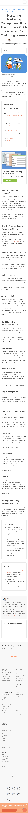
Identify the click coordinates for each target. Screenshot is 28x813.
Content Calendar (6, 680)
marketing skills (15, 241)
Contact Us (18, 692)
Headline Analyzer (6, 756)
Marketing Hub (6, 9)
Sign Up (14, 781)
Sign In (14, 784)
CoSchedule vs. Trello (6, 744)
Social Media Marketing (21, 712)
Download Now (10, 180)
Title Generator (5, 766)
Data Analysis (10, 125)
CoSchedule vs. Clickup (7, 747)
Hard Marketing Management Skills (12, 123)
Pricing (3, 712)
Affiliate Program (19, 694)
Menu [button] (5, 50)
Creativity (9, 140)
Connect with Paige (11, 615)
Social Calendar (5, 674)
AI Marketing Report (20, 678)
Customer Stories (6, 706)
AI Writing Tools (5, 754)
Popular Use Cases (6, 708)
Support (17, 696)
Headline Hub (19, 714)
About (17, 686)
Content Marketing (6, 676)
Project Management (12, 130)
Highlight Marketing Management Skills (13, 144)
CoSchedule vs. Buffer (7, 730)
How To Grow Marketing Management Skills (13, 113)
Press (17, 690)
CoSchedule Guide (20, 671)
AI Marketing (18, 710)
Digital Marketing (11, 128)
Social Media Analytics (7, 672)
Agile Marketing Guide (20, 673)
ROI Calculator (5, 710)
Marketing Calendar (6, 686)
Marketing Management (18, 9)
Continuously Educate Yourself (14, 115)
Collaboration (10, 138)
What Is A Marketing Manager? (11, 108)
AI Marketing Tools (6, 678)
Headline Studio (7, 694)
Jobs (17, 688)
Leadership (9, 136)
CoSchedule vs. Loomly (7, 738)
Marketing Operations (7, 684)
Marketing (18, 703)
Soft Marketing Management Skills (12, 133)
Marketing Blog (19, 669)
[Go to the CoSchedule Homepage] (14, 777)
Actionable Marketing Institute (6, 698)
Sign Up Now (14, 634)
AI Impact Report (19, 680)
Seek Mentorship (11, 117)
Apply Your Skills (11, 120)
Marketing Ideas (19, 705)
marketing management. (12, 212)
